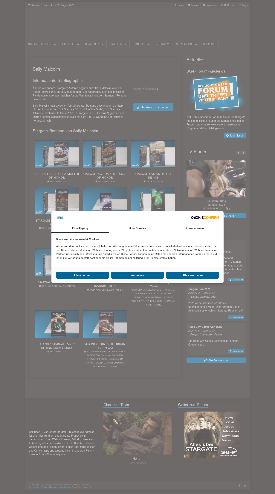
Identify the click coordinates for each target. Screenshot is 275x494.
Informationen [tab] (195, 228)
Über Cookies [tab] (137, 228)
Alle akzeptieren (192, 275)
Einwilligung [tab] (80, 228)
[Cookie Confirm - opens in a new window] (205, 217)
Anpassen (137, 275)
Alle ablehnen (82, 275)
